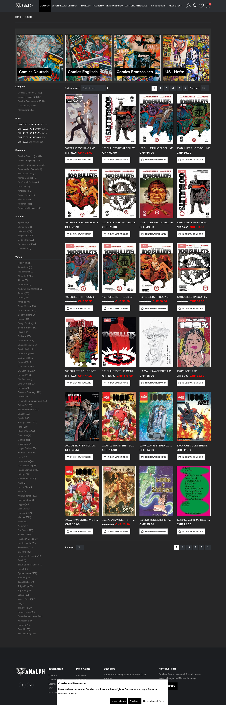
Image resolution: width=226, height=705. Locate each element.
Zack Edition (27, 633)
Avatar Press (27, 310)
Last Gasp (25, 508)
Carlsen (25, 336)
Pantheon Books (28, 538)
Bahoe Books (27, 612)
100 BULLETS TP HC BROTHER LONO (82, 371)
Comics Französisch (31, 101)
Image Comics (28, 470)
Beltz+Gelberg (27, 314)
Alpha (23, 280)
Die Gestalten (26, 379)
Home (18, 17)
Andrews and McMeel (31, 289)
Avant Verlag (27, 306)
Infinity (24, 474)
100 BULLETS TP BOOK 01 (192, 222)
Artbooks (24, 186)
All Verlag (25, 276)
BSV (23, 332)
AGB (50, 688)
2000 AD (24, 263)
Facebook (22, 685)
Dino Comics (26, 383)
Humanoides (26, 461)
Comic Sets (27, 195)
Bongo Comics (27, 323)
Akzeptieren (120, 701)
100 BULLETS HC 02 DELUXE (156, 148)
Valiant (24, 594)
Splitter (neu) (28, 573)
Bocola (24, 319)
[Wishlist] (201, 5)
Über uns (52, 675)
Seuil (22, 560)
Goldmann (25, 444)
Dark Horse (26, 366)
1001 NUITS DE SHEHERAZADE (156, 519)
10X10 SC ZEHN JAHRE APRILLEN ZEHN (194, 519)
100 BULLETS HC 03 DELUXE (193, 148)
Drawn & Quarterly (30, 392)
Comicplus (26, 349)
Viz (21, 603)
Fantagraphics (28, 422)
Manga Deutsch (27, 173)
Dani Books (26, 357)
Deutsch (26, 239)
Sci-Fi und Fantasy (29, 182)
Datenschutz (54, 684)
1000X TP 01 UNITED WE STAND (82, 519)
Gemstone (25, 435)
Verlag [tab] (18, 257)
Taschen (24, 577)
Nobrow (23, 526)
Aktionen (25, 203)
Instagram (30, 685)
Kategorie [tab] (20, 87)
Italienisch (25, 248)
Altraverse (25, 284)
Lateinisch (25, 231)
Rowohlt (24, 629)
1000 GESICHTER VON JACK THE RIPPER (82, 445)
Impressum (53, 692)
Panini (24, 534)
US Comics (27, 105)
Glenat (24, 439)
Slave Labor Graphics (30, 564)
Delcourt (25, 375)
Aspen (23, 297)
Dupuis (24, 396)
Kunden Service (56, 679)
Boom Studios (28, 327)
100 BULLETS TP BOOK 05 (192, 296)
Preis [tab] (18, 118)
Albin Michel (26, 271)
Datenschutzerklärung (153, 701)
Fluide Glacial (27, 431)
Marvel (25, 517)
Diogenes (24, 388)
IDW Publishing (28, 465)
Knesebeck (26, 620)
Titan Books (27, 582)
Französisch (27, 244)
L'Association (27, 500)
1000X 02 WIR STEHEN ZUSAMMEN (156, 445)
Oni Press (26, 530)
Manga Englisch (27, 177)
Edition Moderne (29, 409)
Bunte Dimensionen (30, 616)
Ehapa (24, 413)
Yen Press (25, 607)
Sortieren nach (72, 88)
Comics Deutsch (30, 92)
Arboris (24, 293)
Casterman (26, 340)
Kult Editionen (28, 495)
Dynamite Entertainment (33, 401)
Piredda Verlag (27, 543)
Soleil (23, 569)
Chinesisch (25, 227)
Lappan (24, 504)
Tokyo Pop (25, 586)
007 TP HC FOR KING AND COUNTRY (82, 148)
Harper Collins (27, 448)
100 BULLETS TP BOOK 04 (154, 296)
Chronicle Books (28, 345)
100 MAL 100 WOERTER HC (155, 371)
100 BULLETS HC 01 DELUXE (118, 148)
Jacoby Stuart (27, 478)
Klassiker (26, 110)
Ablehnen (134, 701)
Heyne (23, 457)
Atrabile (24, 301)
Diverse (24, 625)
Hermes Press (27, 452)
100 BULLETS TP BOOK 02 (80, 296)
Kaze (22, 482)
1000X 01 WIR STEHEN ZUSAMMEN (119, 445)
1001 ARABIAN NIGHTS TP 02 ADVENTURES (119, 519)
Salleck (24, 551)
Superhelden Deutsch (30, 169)
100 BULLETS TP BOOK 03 (117, 296)
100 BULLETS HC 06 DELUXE (156, 222)
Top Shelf (25, 590)
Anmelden (81, 675)
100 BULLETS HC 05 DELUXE (118, 222)
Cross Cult (26, 353)
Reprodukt (26, 547)
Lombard (25, 513)
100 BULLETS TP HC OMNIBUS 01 (119, 371)
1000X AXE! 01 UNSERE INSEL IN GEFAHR (194, 445)
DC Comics (27, 370)
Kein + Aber (25, 487)
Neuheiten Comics (30, 208)
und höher (31, 141)
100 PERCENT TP (187, 371)
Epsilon (24, 418)
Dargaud (25, 362)
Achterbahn (25, 267)
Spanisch (24, 222)
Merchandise (26, 199)
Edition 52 (25, 405)
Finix (23, 426)
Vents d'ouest (27, 599)
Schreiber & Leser (30, 556)
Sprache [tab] (19, 216)
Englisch (26, 235)
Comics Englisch (30, 97)
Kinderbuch (25, 190)
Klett (22, 491)
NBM (23, 521)
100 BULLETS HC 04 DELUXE (81, 222)
